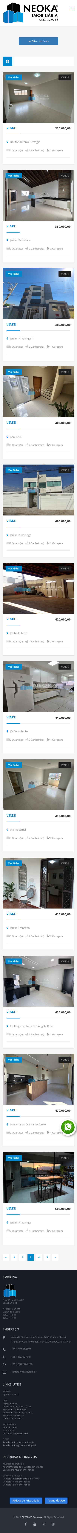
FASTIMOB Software (32, 1517)
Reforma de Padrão (13, 1415)
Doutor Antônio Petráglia (25, 142)
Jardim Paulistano (20, 240)
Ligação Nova (10, 1403)
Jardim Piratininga (20, 535)
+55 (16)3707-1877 (21, 1349)
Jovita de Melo (18, 633)
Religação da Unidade (14, 1409)
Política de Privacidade (25, 1500)
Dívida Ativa (9, 1430)
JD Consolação (19, 731)
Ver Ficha (13, 77)
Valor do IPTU (10, 1427)
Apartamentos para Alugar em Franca (23, 1466)
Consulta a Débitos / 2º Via (17, 1406)
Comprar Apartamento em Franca (21, 1478)
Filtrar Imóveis (40, 41)
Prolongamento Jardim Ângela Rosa (31, 1026)
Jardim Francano (20, 928)
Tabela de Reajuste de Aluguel (19, 1445)
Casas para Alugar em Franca (18, 1469)
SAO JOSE (16, 437)
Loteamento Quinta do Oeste (28, 1124)
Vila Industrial (18, 829)
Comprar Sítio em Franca (16, 1484)
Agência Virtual (11, 1394)
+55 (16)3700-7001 (21, 1356)
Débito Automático (13, 1418)
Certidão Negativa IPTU (15, 1433)
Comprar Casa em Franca (16, 1481)
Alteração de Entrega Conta (18, 1412)
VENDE (11, 128)
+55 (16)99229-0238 (21, 1364)
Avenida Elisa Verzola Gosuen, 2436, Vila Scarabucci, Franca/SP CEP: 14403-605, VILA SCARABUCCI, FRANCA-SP (41, 1339)
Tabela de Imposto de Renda (18, 1442)
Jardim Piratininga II (22, 338)
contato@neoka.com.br (23, 1371)
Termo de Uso (56, 1500)
